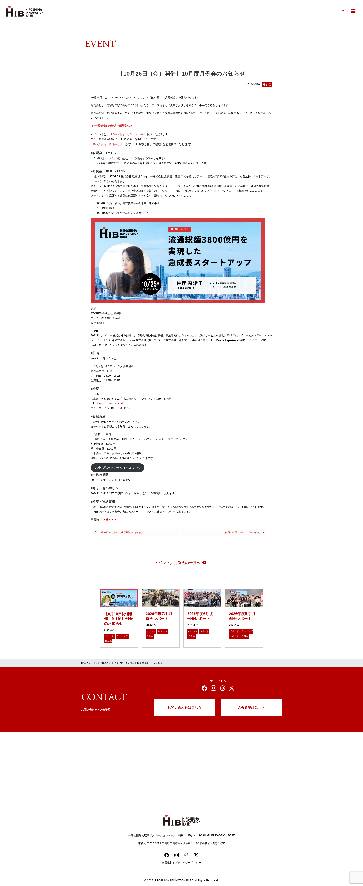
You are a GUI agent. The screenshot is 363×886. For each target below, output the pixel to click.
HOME (84, 663)
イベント (109, 636)
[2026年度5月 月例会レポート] (244, 597)
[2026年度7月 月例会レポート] (160, 597)
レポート (162, 631)
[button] (348, 11)
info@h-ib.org (109, 519)
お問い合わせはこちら (185, 707)
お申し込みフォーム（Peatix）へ (117, 467)
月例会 (266, 84)
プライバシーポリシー (188, 862)
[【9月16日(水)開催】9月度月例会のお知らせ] (119, 597)
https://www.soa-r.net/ (110, 403)
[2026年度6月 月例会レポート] (202, 597)
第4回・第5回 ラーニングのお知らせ (242, 532)
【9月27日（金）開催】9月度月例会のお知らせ (120, 532)
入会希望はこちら (251, 707)
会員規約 (167, 862)
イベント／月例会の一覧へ (177, 563)
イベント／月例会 (100, 663)
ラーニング (122, 636)
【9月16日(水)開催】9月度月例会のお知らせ (118, 619)
